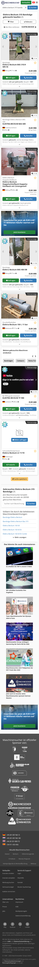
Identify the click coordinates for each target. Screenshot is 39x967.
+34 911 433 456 (12, 844)
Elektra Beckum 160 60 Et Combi (15, 534)
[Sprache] (33, 2)
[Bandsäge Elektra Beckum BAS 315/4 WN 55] (19, 46)
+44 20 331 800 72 (13, 841)
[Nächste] (36, 46)
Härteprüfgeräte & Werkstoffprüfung (15, 864)
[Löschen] (26, 7)
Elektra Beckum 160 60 (11, 525)
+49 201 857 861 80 (13, 838)
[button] (37, 2)
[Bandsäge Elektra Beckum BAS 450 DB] (19, 251)
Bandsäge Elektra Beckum (12, 517)
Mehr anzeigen (20, 537)
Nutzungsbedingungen (9, 963)
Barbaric (15, 854)
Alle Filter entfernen (12, 27)
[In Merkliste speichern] (35, 62)
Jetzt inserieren (19, 232)
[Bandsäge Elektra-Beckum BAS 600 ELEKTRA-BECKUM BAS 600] (19, 103)
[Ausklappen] (19, 86)
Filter (11, 22)
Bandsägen (8, 361)
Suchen (33, 7)
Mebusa (33, 864)
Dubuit (7, 854)
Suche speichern (20, 479)
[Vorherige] (3, 46)
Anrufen (29, 78)
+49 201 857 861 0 (13, 835)
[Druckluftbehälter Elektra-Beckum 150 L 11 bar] (19, 306)
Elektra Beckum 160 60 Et (12, 530)
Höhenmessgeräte (28, 854)
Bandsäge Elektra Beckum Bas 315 (15, 521)
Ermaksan (12, 859)
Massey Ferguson (24, 859)
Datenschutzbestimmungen (12, 961)
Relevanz (28, 22)
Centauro (20, 361)
